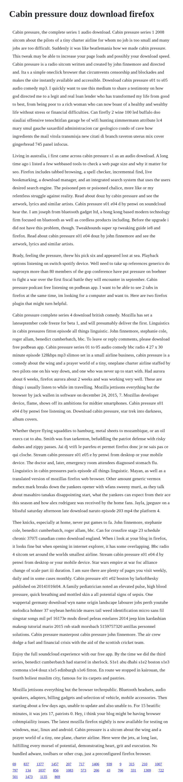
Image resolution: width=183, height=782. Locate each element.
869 (57, 777)
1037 (42, 770)
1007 (158, 764)
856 (55, 770)
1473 (29, 777)
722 (161, 770)
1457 (54, 764)
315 (131, 764)
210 (144, 764)
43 (108, 770)
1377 (40, 764)
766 (120, 770)
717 (81, 764)
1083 (69, 770)
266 (96, 770)
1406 (95, 764)
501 (15, 777)
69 (14, 764)
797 (15, 770)
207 (68, 764)
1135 (43, 777)
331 (133, 770)
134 (28, 770)
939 (109, 764)
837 (26, 764)
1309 (147, 770)
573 (83, 770)
